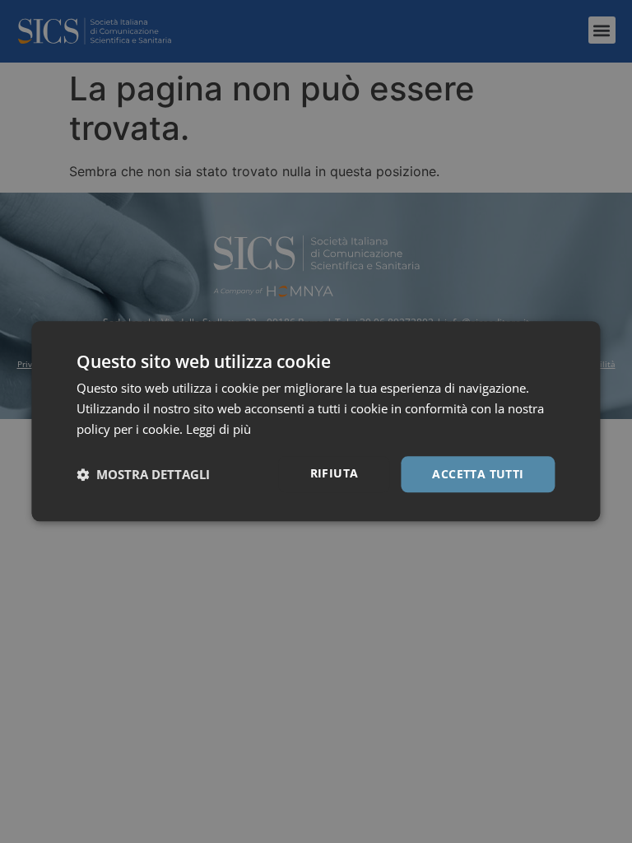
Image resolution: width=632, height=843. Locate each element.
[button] (143, 474)
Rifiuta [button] (334, 473)
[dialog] (315, 421)
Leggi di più (218, 429)
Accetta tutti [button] (477, 474)
